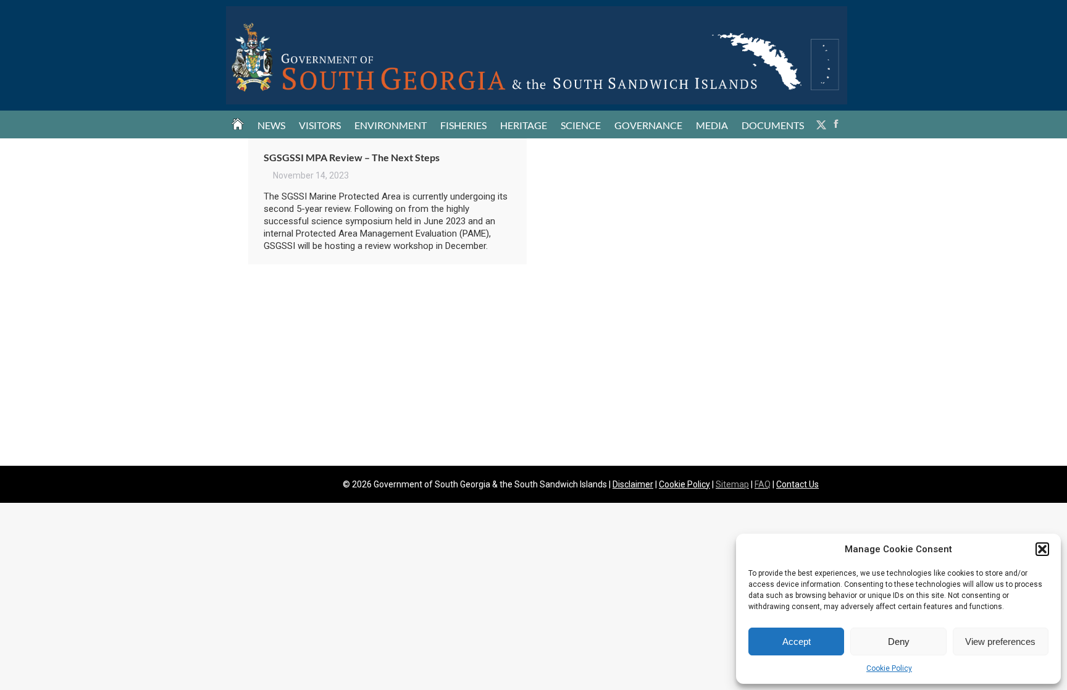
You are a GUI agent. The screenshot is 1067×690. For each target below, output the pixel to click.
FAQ (763, 484)
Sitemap (732, 484)
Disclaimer (633, 484)
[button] (1042, 549)
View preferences (1000, 641)
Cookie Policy (889, 668)
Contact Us (797, 484)
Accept (796, 641)
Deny (899, 641)
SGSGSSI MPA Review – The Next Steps (352, 157)
